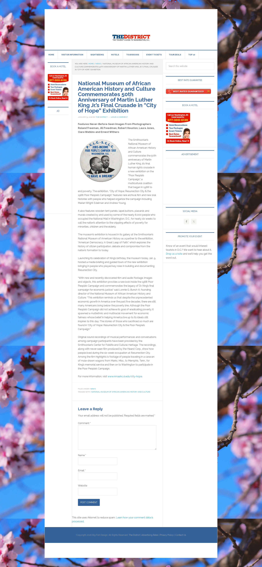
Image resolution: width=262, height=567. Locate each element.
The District (134, 535)
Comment (84, 423)
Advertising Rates (149, 535)
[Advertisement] (100, 16)
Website (82, 485)
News (93, 389)
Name (82, 455)
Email (82, 470)
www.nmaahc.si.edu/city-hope (125, 376)
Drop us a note (174, 253)
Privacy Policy (167, 535)
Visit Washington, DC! (131, 37)
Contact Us (180, 535)
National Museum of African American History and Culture (120, 392)
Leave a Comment (119, 117)
